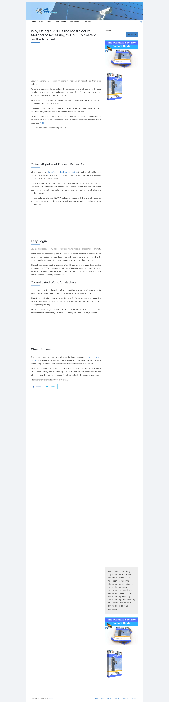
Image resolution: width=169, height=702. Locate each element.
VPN (42, 123)
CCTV (32, 46)
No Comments (41, 46)
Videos (50, 22)
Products (87, 22)
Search (108, 30)
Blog (41, 22)
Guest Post (74, 22)
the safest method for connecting (62, 172)
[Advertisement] (66, 64)
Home (33, 22)
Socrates (51, 698)
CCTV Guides (61, 22)
